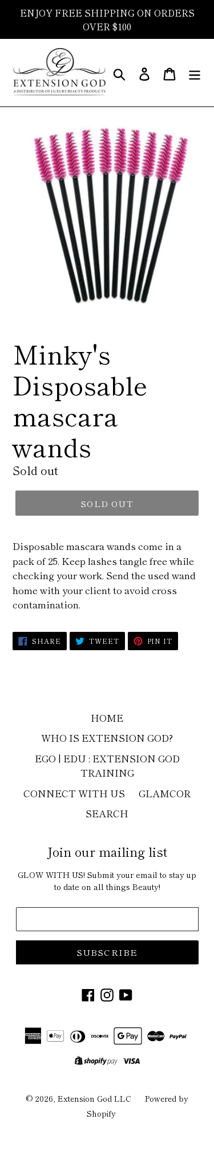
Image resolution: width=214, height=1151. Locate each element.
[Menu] (194, 72)
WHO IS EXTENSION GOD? (107, 737)
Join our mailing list (107, 851)
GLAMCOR (165, 793)
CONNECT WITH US (74, 793)
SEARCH (107, 813)
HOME (107, 717)
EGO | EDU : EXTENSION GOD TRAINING (107, 765)
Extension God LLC (94, 1098)
